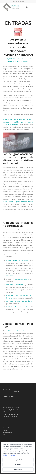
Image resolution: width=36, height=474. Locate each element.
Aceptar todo (18, 460)
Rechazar (18, 465)
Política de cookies (8, 455)
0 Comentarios (17, 59)
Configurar (18, 469)
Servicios (5, 430)
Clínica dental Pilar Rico (16, 331)
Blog (4, 434)
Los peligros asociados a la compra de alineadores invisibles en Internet (18, 47)
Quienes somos (7, 432)
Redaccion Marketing (22, 61)
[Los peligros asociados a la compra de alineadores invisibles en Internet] (18, 32)
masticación (10, 276)
